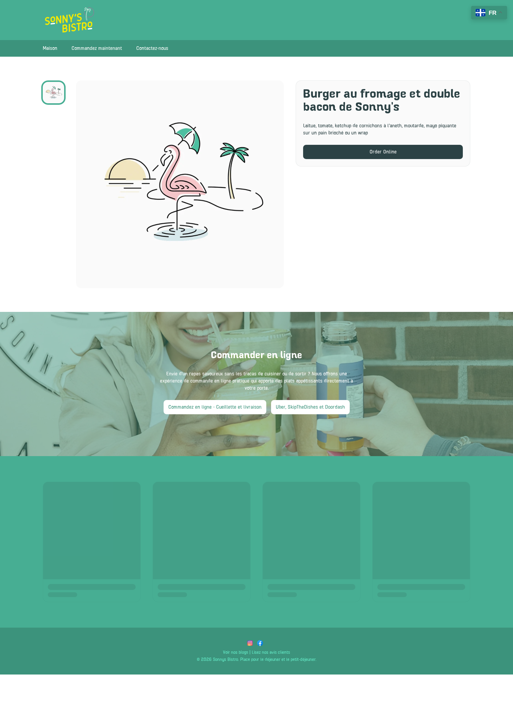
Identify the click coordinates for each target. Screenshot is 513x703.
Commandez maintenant (97, 48)
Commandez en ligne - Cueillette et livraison (215, 407)
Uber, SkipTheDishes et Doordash (310, 407)
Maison (50, 48)
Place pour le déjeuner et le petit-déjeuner (278, 660)
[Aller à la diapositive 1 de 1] (53, 92)
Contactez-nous (152, 48)
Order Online (383, 152)
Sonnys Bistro (225, 660)
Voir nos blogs (235, 652)
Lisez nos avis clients (271, 652)
